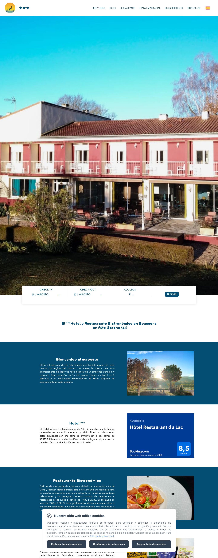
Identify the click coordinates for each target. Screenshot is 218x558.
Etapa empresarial (150, 8)
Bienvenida (99, 8)
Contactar (194, 8)
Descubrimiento (174, 8)
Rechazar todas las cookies (66, 544)
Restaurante (128, 8)
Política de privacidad (102, 536)
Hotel (112, 8)
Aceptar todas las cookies (151, 544)
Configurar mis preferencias (109, 544)
